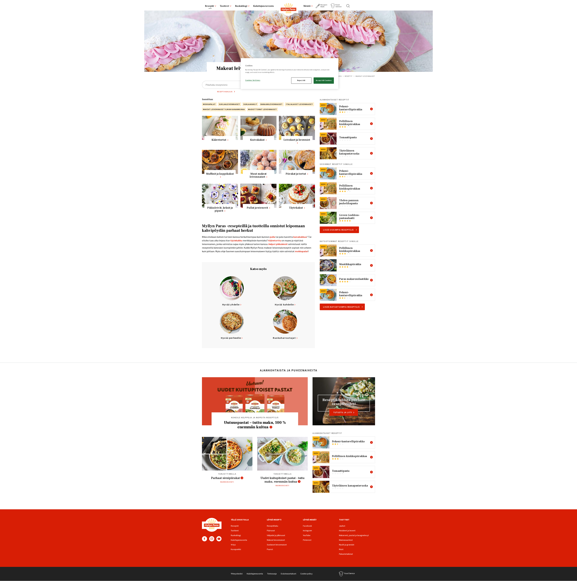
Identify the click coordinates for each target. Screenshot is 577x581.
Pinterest (307, 540)
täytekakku (236, 240)
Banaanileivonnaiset (272, 104)
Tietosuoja (272, 573)
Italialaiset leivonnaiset (299, 104)
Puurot (270, 549)
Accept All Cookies (324, 80)
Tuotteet (224, 6)
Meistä (306, 6)
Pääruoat (271, 530)
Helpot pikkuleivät (278, 244)
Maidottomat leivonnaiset (262, 109)
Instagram (211, 538)
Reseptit (209, 6)
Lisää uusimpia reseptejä (338, 229)
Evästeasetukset (288, 573)
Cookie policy (306, 573)
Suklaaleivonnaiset (229, 104)
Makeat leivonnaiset (276, 540)
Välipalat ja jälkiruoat (276, 535)
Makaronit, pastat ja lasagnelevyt (354, 535)
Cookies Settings (252, 80)
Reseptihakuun (224, 91)
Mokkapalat (209, 104)
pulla (272, 236)
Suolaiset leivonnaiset (277, 544)
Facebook (204, 538)
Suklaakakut (250, 104)
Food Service (339, 6)
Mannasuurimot (346, 540)
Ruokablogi (241, 6)
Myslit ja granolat (346, 544)
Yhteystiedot (237, 573)
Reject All (301, 80)
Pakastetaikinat (346, 554)
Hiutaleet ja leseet (347, 530)
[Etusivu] (288, 9)
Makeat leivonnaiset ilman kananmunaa (224, 109)
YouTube (218, 538)
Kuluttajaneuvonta (263, 6)
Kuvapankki (236, 549)
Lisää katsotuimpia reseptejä (341, 307)
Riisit (341, 549)
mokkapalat (301, 251)
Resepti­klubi (324, 6)
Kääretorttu (274, 240)
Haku (348, 6)
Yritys (233, 544)
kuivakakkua (300, 236)
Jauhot (342, 525)
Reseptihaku (272, 525)
